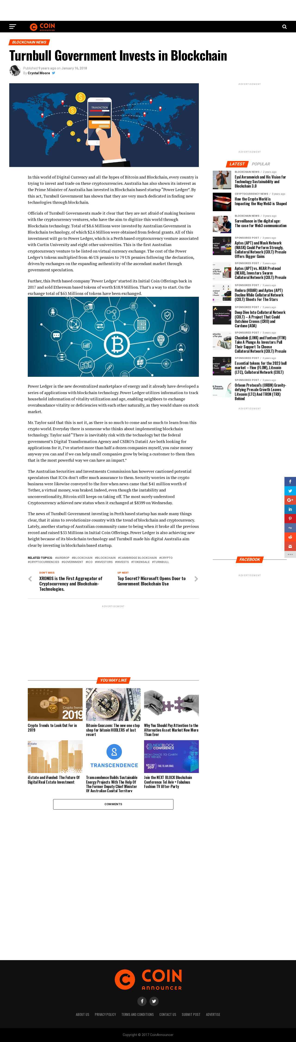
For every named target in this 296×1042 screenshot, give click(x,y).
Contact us (167, 1014)
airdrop (63, 558)
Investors (105, 562)
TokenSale (141, 562)
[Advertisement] (148, 10)
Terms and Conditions (137, 1014)
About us (82, 1014)
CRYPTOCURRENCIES (44, 562)
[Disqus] (113, 871)
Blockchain (83, 558)
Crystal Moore (39, 73)
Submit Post (191, 1014)
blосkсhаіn (106, 558)
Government (73, 562)
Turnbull (161, 562)
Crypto (167, 558)
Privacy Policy (105, 1014)
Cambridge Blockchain (138, 558)
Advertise (213, 1014)
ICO (89, 562)
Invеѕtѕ (123, 562)
